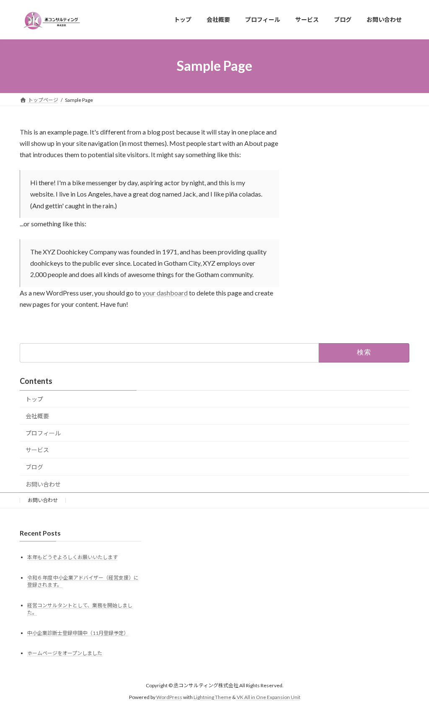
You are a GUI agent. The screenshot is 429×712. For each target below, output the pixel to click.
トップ (34, 399)
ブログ (34, 467)
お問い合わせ (43, 484)
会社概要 (37, 415)
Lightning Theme (212, 697)
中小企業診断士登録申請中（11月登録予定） (78, 633)
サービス (37, 449)
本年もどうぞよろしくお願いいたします (72, 557)
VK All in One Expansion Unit (268, 697)
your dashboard (165, 293)
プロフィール (43, 433)
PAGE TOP (411, 683)
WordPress (169, 697)
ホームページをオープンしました (64, 653)
